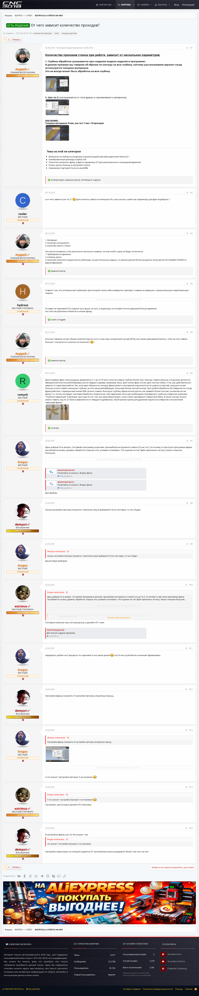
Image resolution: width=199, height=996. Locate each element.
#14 (191, 787)
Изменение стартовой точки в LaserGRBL (68, 168)
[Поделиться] (187, 48)
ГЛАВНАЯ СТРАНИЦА (177, 968)
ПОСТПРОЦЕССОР (55, 630)
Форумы (126, 4)
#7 (191, 440)
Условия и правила (132, 989)
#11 (191, 648)
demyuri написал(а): (56, 551)
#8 (191, 503)
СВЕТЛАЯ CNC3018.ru (14, 989)
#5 (191, 332)
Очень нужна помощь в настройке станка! (69, 165)
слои (56, 33)
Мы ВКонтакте (174, 954)
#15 (191, 828)
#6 (191, 373)
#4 (191, 283)
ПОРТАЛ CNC (105, 4)
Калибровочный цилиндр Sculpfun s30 (67, 159)
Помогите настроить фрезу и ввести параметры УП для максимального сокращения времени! (95, 162)
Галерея (144, 4)
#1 (191, 47)
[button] (114, 4)
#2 (191, 192)
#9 (191, 544)
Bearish (111, 974)
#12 (191, 689)
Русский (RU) (34, 989)
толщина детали (69, 33)
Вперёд (16, 39)
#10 (191, 584)
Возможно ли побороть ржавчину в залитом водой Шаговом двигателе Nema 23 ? (89, 156)
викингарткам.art (66, 470)
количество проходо (42, 33)
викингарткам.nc (66, 481)
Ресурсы (162, 4)
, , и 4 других (76, 180)
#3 (191, 233)
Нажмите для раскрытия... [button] (119, 617)
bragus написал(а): (56, 592)
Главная (188, 989)
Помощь (179, 989)
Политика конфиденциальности (158, 989)
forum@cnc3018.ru (176, 961)
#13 (191, 730)
